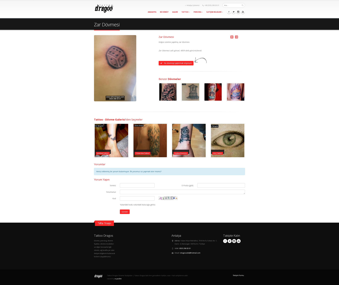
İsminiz (113, 185)
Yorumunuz (111, 192)
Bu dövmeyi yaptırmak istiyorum (178, 63)
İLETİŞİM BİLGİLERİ (214, 12)
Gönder (125, 211)
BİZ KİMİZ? (164, 12)
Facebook (229, 12)
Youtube (243, 12)
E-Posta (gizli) (187, 185)
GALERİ (175, 12)
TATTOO (185, 12)
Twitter (234, 12)
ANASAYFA (152, 12)
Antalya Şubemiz (193, 5)
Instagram (238, 12)
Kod (114, 198)
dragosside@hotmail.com (190, 253)
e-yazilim (118, 279)
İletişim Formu (238, 275)
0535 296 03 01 (185, 248)
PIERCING (198, 12)
